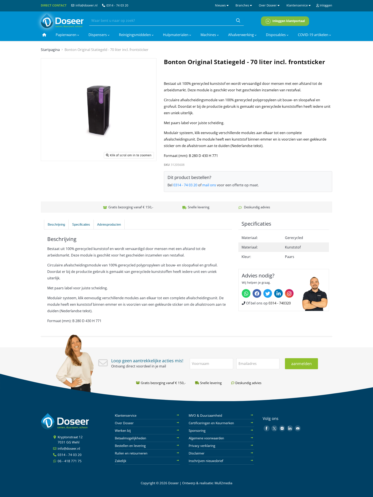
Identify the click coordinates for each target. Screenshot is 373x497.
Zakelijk (120, 461)
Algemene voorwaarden (206, 438)
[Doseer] (73, 421)
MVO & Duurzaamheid (205, 415)
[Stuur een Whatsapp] (246, 293)
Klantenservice (297, 5)
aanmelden (301, 363)
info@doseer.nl (86, 5)
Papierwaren (66, 34)
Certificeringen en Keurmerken (211, 423)
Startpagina (50, 49)
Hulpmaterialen (176, 34)
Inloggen (325, 5)
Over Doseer (268, 5)
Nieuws (221, 5)
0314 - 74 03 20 (117, 5)
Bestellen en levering (130, 445)
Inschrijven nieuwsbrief (206, 461)
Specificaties (81, 224)
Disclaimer (196, 453)
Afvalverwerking (241, 34)
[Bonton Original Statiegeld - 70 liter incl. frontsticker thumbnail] (46, 173)
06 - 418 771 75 (69, 461)
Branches (242, 5)
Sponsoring (197, 430)
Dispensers (98, 34)
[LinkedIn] (278, 293)
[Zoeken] (238, 21)
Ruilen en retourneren (131, 453)
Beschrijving (56, 224)
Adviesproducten (109, 224)
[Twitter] (267, 293)
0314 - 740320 (280, 303)
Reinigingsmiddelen (135, 34)
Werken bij (123, 430)
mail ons (209, 185)
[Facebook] (257, 293)
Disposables (276, 34)
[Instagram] (289, 293)
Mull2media (223, 483)
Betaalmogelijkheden (130, 438)
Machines (209, 34)
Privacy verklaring (202, 445)
